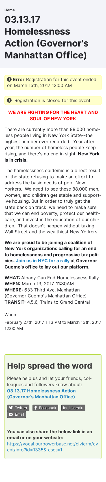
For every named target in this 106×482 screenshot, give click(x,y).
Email (18, 414)
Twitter (20, 407)
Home (10, 10)
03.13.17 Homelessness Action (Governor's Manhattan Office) (41, 394)
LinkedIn (74, 407)
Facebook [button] (46, 407)
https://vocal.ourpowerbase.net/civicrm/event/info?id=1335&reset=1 (52, 447)
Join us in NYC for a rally (43, 260)
